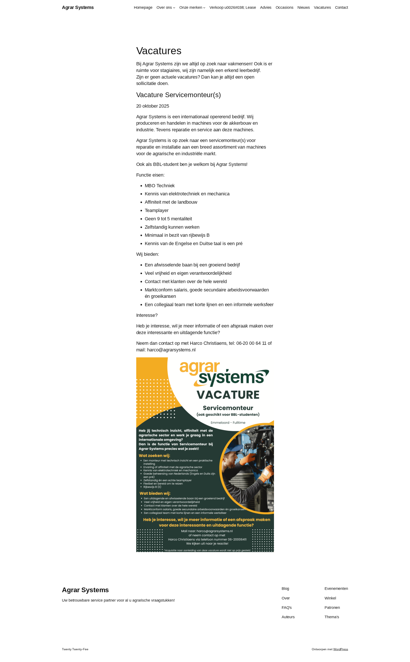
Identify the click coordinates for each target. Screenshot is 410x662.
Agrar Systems (78, 7)
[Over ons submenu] (174, 7)
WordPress (340, 649)
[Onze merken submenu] (204, 7)
